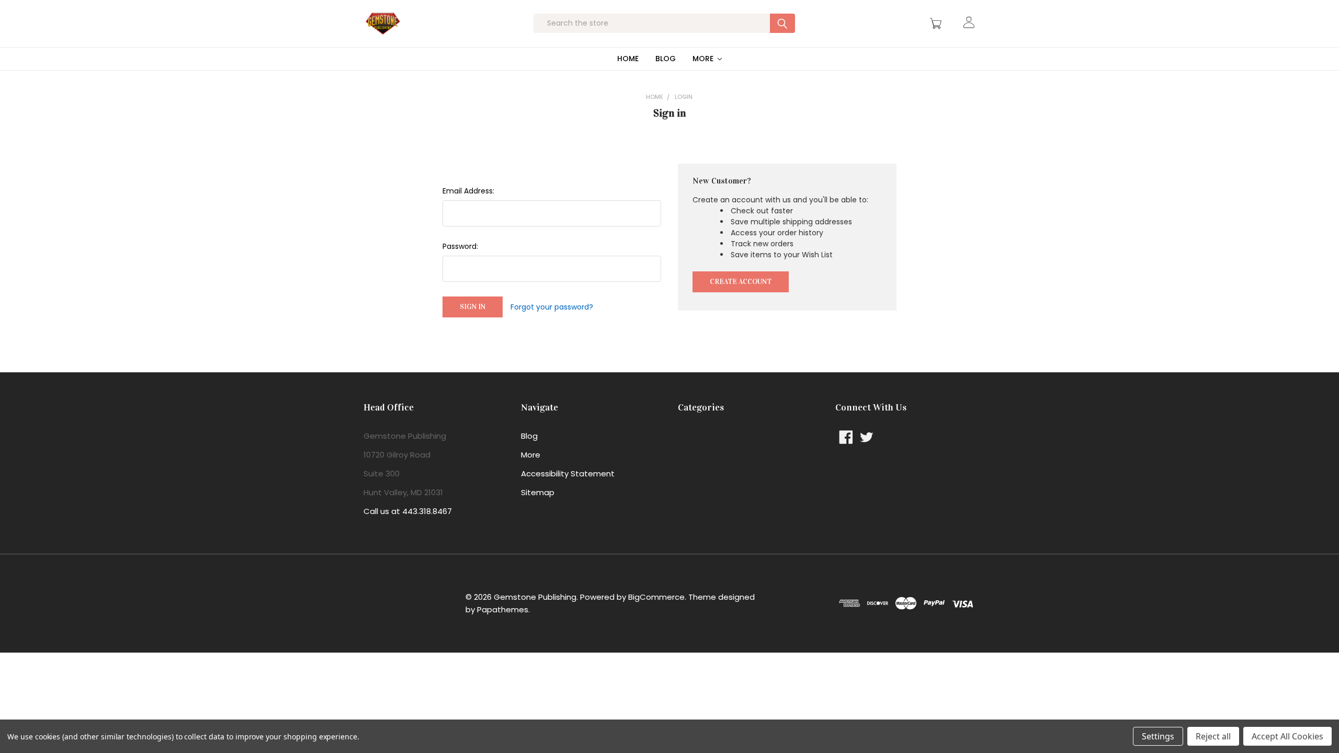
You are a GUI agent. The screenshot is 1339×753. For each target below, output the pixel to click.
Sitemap (537, 492)
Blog (665, 58)
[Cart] (937, 23)
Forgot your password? (551, 307)
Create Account (740, 281)
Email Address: (468, 191)
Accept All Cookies (1287, 736)
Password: (460, 246)
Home (628, 58)
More (704, 58)
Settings (1158, 736)
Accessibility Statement (568, 473)
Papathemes (502, 609)
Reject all (1213, 736)
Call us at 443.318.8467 (408, 511)
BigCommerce (656, 596)
